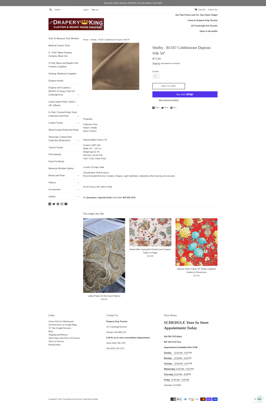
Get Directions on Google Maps (62, 325)
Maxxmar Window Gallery (61, 168)
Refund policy (54, 344)
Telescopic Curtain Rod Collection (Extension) (63, 139)
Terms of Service (56, 341)
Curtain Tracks (63, 123)
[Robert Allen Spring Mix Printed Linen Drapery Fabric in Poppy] (150, 232)
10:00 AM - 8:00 (176, 374)
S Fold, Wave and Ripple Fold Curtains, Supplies (63, 65)
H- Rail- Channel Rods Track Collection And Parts (63, 114)
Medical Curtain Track (59, 45)
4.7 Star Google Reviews (59, 328)
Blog (50, 331)
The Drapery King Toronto (72, 399)
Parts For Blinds (56, 161)
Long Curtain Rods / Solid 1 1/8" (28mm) (63, 104)
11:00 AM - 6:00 (176, 353)
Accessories (63, 189)
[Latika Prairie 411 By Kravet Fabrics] (104, 255)
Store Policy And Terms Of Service (64, 338)
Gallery (63, 196)
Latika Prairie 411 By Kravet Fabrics (104, 296)
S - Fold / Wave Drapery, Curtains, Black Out (60, 54)
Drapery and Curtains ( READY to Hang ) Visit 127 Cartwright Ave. (63, 91)
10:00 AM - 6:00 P (178, 369)
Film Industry (54, 154)
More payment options (169, 100)
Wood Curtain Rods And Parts (63, 130)
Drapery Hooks (55, 81)
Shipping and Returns (58, 335)
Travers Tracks (55, 147)
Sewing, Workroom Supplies (62, 73)
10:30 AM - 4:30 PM (180, 380)
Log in (86, 10)
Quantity (155, 71)
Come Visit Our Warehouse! (61, 321)
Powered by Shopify (90, 399)
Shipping (156, 63)
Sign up (95, 10)
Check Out (213, 10)
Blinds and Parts (63, 175)
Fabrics (63, 182)
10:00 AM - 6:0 (175, 363)
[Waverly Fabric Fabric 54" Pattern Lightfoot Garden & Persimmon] (197, 242)
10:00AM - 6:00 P (177, 358)
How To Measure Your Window (63, 38)
